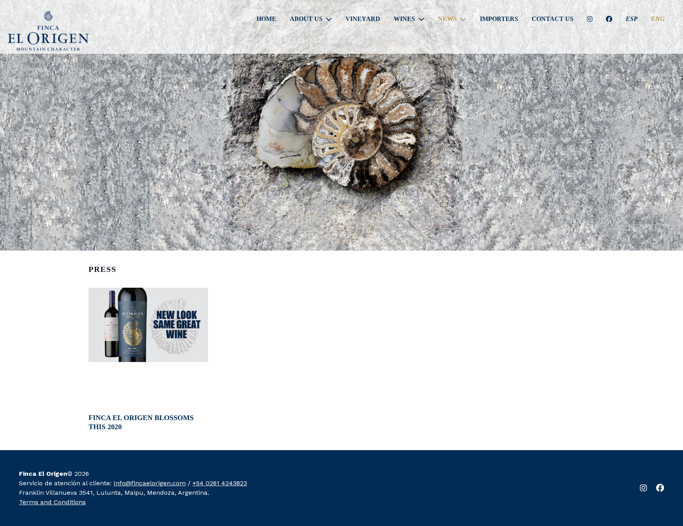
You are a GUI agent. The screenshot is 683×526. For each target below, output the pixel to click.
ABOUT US (306, 19)
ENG (658, 19)
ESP (632, 19)
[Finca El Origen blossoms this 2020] (148, 325)
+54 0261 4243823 (219, 483)
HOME (266, 19)
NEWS (447, 19)
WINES (404, 19)
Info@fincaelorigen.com (149, 483)
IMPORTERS (499, 19)
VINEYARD (362, 19)
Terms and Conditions (52, 502)
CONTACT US (553, 19)
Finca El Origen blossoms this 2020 (141, 422)
